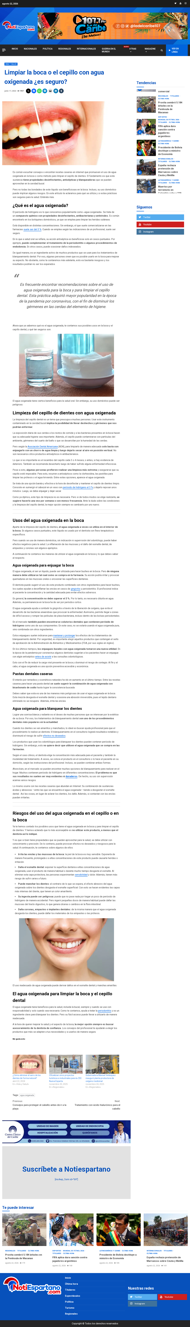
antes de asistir (43, 656)
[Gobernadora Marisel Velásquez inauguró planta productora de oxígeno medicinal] (102, 1064)
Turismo (69, 1307)
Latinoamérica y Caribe (168, 129)
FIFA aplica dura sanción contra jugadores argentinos (146, 115)
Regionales (64, 49)
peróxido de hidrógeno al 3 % (78, 487)
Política (47, 49)
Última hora (174, 111)
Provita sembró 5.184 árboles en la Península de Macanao (146, 93)
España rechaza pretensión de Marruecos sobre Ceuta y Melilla (146, 156)
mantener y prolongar (64, 635)
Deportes (162, 106)
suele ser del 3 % (32, 229)
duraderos (71, 776)
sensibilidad (81, 874)
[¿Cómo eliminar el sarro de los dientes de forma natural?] (29, 1064)
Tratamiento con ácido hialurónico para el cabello (97, 1105)
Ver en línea (175, 50)
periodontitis (104, 1010)
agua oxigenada (27, 1095)
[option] (161, 94)
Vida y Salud (11, 64)
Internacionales (86, 49)
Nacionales (30, 49)
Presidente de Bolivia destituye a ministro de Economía (146, 136)
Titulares (162, 111)
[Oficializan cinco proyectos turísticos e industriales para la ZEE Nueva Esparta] (66, 1064)
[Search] (162, 50)
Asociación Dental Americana (43, 446)
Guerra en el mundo (112, 50)
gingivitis (75, 588)
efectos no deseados (54, 735)
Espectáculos (72, 1295)
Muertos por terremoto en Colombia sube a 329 (146, 176)
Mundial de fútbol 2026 (168, 108)
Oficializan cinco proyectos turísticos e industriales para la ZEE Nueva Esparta (65, 1078)
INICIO (15, 49)
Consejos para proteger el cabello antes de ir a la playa (39, 1105)
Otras (132, 49)
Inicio (68, 1277)
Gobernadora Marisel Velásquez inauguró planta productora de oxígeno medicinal (101, 1078)
